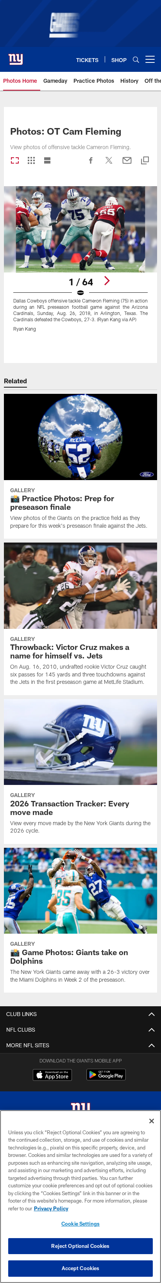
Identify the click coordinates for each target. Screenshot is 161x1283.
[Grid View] (31, 161)
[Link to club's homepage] (15, 56)
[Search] (136, 59)
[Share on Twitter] (109, 164)
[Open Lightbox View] (80, 263)
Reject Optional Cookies (80, 1246)
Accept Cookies (81, 1268)
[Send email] (127, 164)
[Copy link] (145, 161)
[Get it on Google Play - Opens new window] (106, 1078)
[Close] (151, 1121)
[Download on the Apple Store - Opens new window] (52, 1075)
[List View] (47, 161)
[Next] (106, 280)
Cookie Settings (80, 1224)
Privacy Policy (51, 1208)
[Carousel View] (15, 161)
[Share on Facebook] (91, 164)
